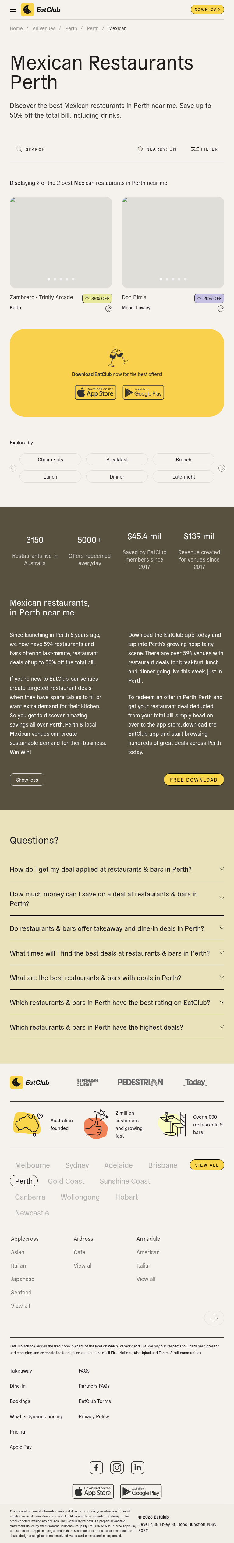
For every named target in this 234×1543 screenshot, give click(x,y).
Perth (15, 307)
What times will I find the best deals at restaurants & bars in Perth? (110, 952)
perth (71, 28)
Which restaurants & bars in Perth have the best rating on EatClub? (110, 1002)
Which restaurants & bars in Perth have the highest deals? (96, 1026)
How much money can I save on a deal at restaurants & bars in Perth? (104, 898)
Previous (12, 468)
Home (16, 28)
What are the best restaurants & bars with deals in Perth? (95, 977)
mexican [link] (117, 28)
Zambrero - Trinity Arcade (41, 296)
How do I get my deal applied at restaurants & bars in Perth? (100, 868)
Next (221, 468)
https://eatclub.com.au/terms (89, 1516)
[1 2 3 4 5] (61, 242)
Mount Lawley (136, 307)
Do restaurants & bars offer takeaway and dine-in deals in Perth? (107, 928)
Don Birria (134, 296)
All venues (44, 28)
